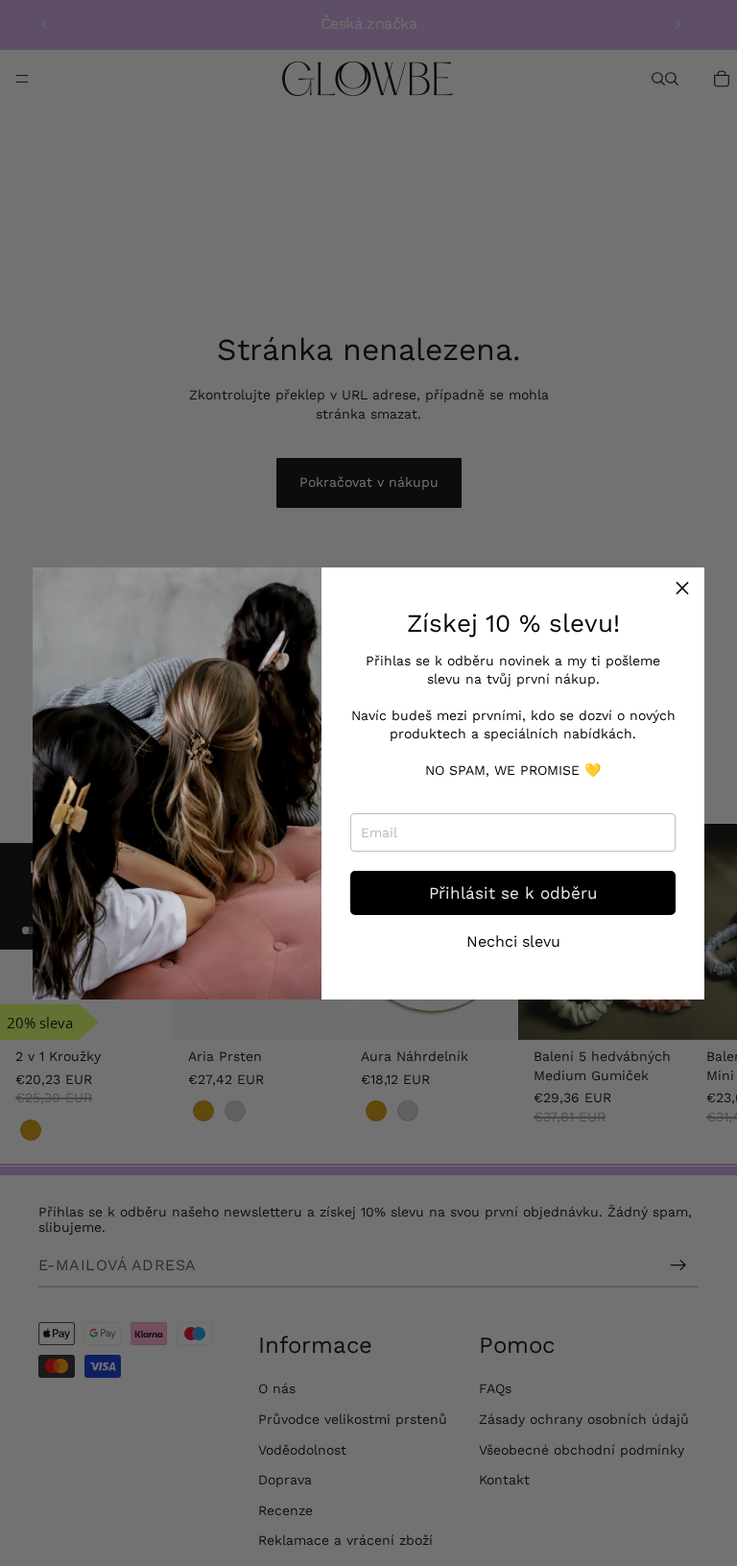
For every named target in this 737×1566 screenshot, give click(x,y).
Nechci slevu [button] (513, 942)
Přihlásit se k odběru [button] (513, 893)
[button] (682, 589)
